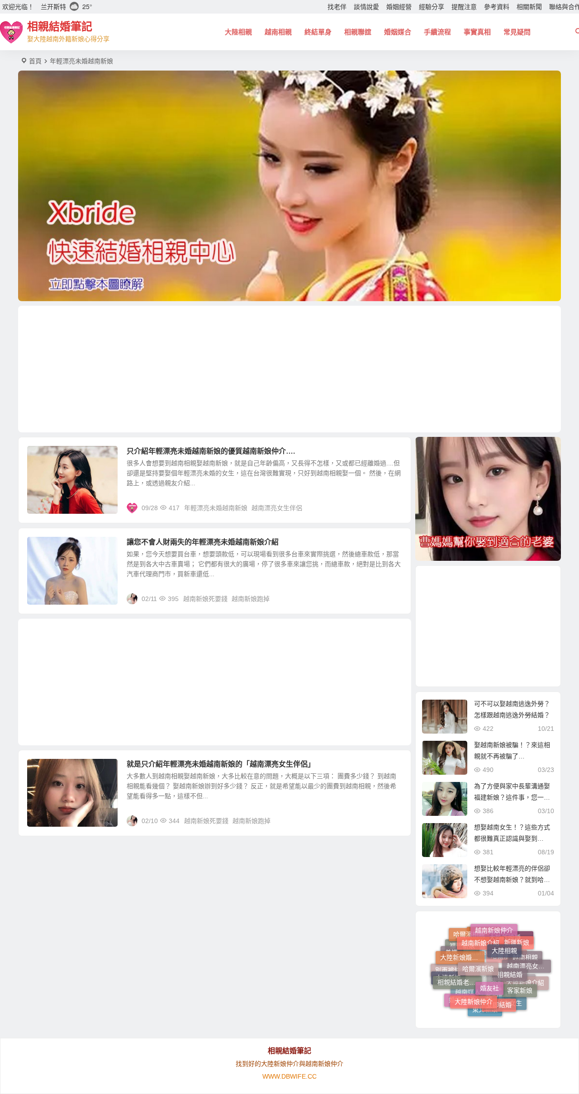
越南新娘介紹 (480, 929)
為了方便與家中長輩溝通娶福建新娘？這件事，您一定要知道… (512, 797)
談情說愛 (366, 6)
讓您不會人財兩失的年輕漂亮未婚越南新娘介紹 (203, 542)
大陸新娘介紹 (525, 986)
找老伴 (336, 6)
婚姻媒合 (397, 32)
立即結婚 (499, 982)
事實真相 (477, 32)
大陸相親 (238, 32)
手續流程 (437, 32)
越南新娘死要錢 (205, 598)
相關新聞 (529, 6)
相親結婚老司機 (459, 962)
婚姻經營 (399, 6)
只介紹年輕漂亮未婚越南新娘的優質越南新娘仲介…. (211, 451)
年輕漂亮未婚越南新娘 (215, 507)
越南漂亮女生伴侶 (277, 507)
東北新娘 (485, 1002)
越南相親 (278, 32)
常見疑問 (517, 32)
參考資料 (496, 6)
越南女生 (509, 999)
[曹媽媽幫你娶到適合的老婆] (488, 499)
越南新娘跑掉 (251, 598)
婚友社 (489, 957)
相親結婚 (509, 948)
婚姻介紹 (461, 993)
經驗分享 (431, 6)
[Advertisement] (289, 369)
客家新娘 (519, 973)
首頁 (35, 61)
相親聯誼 (357, 32)
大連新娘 (448, 975)
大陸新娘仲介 (474, 978)
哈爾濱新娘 (478, 940)
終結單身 (318, 32)
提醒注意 (464, 6)
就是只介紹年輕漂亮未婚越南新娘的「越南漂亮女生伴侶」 (221, 764)
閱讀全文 (393, 507)
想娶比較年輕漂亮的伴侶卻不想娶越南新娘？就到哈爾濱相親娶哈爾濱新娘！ (512, 880)
